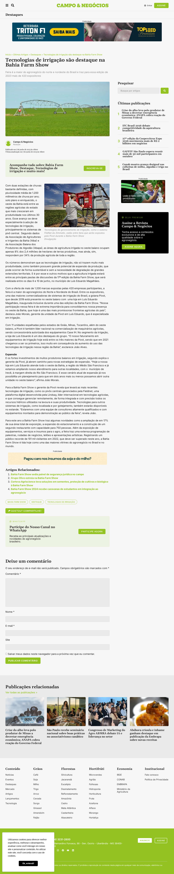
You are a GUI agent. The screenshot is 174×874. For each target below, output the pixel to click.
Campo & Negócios (23, 141)
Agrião (92, 779)
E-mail (10, 626)
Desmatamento (69, 789)
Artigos (9, 793)
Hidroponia (94, 789)
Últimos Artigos (20, 54)
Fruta (91, 798)
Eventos (9, 779)
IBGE (119, 774)
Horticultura (95, 793)
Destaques (14, 15)
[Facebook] (63, 850)
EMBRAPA (122, 784)
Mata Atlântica (68, 808)
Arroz (36, 793)
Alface (92, 808)
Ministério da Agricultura (123, 790)
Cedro (64, 803)
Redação (16, 144)
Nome (9, 612)
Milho (36, 784)
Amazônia (66, 798)
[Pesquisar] (165, 91)
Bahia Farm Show (17, 502)
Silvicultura (66, 774)
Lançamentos (12, 798)
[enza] (143, 202)
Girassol (37, 808)
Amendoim (38, 812)
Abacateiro (66, 817)
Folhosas (93, 784)
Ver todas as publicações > (21, 692)
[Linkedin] (73, 850)
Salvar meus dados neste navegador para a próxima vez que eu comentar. (51, 654)
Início (8, 54)
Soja (35, 779)
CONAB (121, 779)
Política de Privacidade (156, 779)
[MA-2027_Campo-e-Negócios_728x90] (57, 463)
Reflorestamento (69, 793)
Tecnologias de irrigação (61, 502)
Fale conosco (152, 774)
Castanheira (67, 812)
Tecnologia (11, 803)
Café (35, 774)
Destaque (37, 502)
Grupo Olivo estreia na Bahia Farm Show (34, 478)
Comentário (13, 574)
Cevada (37, 798)
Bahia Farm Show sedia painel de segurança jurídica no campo (47, 474)
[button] (6, 6)
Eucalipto (66, 784)
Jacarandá (66, 779)
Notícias (9, 774)
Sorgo (36, 803)
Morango (93, 812)
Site (7, 640)
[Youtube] (68, 850)
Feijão (36, 817)
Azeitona (93, 803)
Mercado (10, 789)
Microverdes (95, 774)
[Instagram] (58, 850)
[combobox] (139, 91)
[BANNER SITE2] (87, 40)
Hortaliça (93, 817)
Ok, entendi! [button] (28, 863)
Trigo (36, 789)
